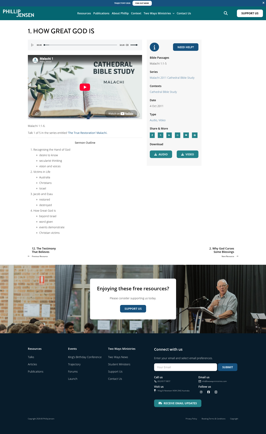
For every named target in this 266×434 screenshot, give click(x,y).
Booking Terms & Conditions (214, 418)
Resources (84, 13)
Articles (32, 364)
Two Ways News (118, 357)
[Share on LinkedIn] (169, 135)
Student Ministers (119, 364)
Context (136, 13)
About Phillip (120, 13)
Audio (153, 120)
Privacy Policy (191, 418)
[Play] (32, 45)
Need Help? (185, 47)
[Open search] (225, 13)
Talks (31, 357)
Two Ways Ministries (157, 13)
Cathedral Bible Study (163, 92)
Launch (72, 379)
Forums (73, 371)
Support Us (249, 13)
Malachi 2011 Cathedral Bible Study (172, 77)
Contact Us (184, 13)
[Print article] (194, 135)
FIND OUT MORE (142, 3)
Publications (101, 13)
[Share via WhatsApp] (177, 135)
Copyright (234, 418)
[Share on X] (160, 135)
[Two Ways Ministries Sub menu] (173, 13)
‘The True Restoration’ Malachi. (87, 133)
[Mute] (127, 45)
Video (162, 120)
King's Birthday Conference (85, 357)
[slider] (134, 45)
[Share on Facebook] (152, 135)
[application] (85, 45)
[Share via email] (186, 135)
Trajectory (74, 364)
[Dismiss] (263, 3)
